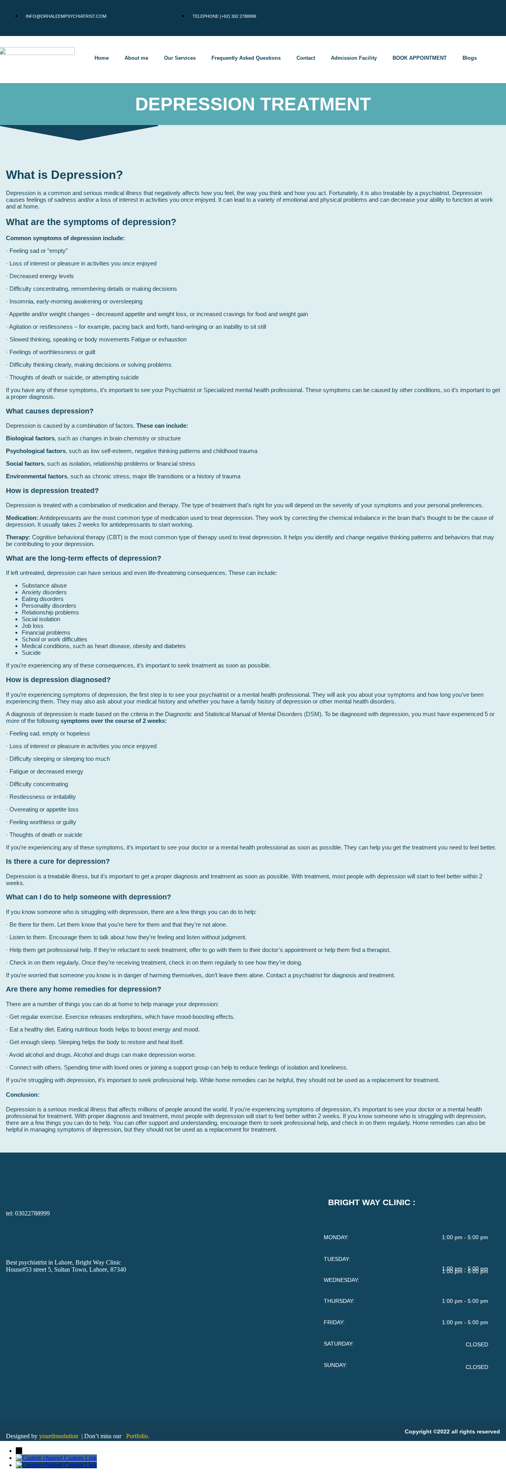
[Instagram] (464, 17)
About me (136, 58)
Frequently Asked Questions (246, 58)
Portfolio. (137, 1436)
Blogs (470, 58)
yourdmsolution (59, 1436)
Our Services (180, 58)
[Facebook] (440, 17)
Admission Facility (354, 58)
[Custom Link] (40, 1457)
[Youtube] (487, 17)
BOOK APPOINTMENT (420, 58)
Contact (305, 58)
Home (101, 58)
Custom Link (80, 1457)
